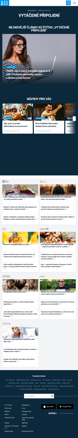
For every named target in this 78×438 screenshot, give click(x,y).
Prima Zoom (31, 10)
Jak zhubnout (10, 380)
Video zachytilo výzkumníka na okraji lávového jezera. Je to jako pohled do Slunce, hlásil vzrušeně (19, 265)
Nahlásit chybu (9, 431)
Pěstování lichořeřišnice (49, 386)
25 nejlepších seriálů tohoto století (14, 292)
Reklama (7, 411)
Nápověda (25, 423)
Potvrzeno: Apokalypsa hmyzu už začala (16, 244)
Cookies (7, 423)
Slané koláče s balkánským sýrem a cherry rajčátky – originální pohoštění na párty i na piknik (57, 245)
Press (23, 408)
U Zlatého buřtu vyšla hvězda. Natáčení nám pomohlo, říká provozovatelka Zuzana (55, 208)
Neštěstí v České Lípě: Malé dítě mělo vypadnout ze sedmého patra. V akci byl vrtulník (20, 208)
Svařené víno (9, 386)
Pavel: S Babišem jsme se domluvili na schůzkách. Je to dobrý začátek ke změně (19, 198)
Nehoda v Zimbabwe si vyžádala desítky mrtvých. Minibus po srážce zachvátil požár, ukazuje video (19, 218)
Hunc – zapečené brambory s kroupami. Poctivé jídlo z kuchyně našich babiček (56, 265)
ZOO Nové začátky (27, 383)
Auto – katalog (40, 383)
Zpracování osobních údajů (28, 418)
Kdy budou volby (14, 383)
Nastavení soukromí (27, 431)
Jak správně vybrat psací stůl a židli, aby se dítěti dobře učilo (19, 340)
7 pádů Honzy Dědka (54, 383)
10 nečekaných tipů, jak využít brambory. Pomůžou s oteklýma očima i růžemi (20, 350)
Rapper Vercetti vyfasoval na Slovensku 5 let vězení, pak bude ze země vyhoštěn (58, 303)
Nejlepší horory (36, 380)
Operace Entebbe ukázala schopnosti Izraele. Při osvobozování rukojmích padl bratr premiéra (19, 255)
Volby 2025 (66, 383)
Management (25, 405)
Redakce (24, 426)
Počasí (70, 380)
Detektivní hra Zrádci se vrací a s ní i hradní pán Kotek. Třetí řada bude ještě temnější (56, 198)
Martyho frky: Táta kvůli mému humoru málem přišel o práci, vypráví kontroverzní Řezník (57, 293)
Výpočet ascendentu (66, 386)
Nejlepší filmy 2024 (22, 380)
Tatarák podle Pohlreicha (23, 386)
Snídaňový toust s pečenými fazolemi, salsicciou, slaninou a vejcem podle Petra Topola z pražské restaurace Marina (56, 257)
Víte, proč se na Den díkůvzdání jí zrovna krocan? (16, 124)
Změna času (56, 380)
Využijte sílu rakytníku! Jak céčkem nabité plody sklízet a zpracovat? (18, 360)
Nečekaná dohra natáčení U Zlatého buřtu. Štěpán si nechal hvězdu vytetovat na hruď (58, 218)
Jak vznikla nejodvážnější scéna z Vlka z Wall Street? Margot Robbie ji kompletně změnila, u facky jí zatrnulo (20, 314)
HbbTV (7, 414)
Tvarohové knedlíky (25, 389)
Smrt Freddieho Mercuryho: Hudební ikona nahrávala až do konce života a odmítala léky (47, 125)
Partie (64, 380)
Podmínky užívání (10, 417)
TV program (47, 380)
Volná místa (8, 408)
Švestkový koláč (53, 389)
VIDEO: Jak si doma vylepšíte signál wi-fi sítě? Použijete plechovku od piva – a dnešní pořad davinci (28, 74)
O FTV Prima (8, 405)
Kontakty (24, 414)
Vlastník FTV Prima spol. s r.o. (12, 427)
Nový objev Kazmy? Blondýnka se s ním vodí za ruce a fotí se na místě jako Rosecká (57, 313)
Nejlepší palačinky (40, 389)
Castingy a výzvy (26, 411)
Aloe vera (37, 386)
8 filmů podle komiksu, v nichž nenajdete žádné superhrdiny (18, 303)
